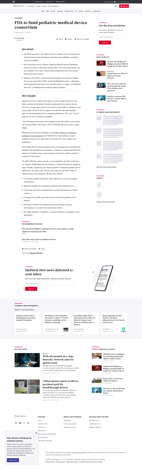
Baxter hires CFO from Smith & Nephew (112, 379)
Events (44, 6)
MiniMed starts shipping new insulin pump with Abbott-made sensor (113, 356)
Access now (13, 460)
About (40, 420)
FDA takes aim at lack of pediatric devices (39, 239)
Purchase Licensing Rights (47, 434)
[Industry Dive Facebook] (20, 423)
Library (38, 6)
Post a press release (109, 167)
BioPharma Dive (39, 1)
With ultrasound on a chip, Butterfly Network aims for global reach (58, 359)
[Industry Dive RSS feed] (28, 423)
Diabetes (88, 11)
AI (76, 11)
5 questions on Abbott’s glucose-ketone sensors (117, 75)
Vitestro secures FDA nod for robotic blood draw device (116, 98)
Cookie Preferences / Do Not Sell (90, 462)
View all (99, 167)
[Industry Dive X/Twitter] (24, 423)
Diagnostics (96, 11)
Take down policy (72, 462)
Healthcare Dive (49, 1)
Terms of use (60, 462)
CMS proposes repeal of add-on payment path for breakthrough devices (60, 384)
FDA (43, 11)
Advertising (67, 420)
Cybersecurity (69, 11)
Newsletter (41, 431)
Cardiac (80, 11)
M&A (47, 11)
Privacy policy (50, 462)
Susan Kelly (20, 38)
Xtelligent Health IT (60, 1)
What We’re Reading (45, 441)
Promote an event (109, 202)
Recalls (53, 11)
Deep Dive (31, 6)
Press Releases (53, 6)
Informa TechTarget (79, 452)
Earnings (60, 11)
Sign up (125, 6)
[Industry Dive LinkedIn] (16, 423)
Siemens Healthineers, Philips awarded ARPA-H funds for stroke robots (117, 63)
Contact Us (42, 427)
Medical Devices (36, 253)
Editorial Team (43, 424)
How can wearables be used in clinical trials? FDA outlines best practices (116, 87)
